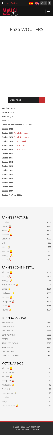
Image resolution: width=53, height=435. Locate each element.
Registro (14, 3)
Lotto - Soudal (20, 141)
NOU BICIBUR (8, 351)
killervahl (5, 251)
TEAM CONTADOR (10, 343)
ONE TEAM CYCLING (10, 355)
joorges (5, 401)
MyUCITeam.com (32, 427)
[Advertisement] (26, 64)
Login (7, 3)
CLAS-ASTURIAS (8, 335)
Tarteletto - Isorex (21, 133)
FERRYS (5, 339)
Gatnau (5, 226)
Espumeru (6, 239)
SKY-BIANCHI (7, 322)
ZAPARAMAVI (7, 330)
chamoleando (7, 393)
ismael (4, 230)
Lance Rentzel (8, 372)
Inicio (18, 429)
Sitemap (25, 429)
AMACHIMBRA (8, 326)
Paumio (5, 310)
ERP (3, 243)
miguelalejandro (8, 284)
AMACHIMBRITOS (9, 347)
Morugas (5, 255)
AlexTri (5, 259)
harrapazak (6, 301)
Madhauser (6, 293)
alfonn (4, 247)
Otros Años (15, 99)
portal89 (5, 222)
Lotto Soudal (19, 145)
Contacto (35, 429)
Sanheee (5, 234)
